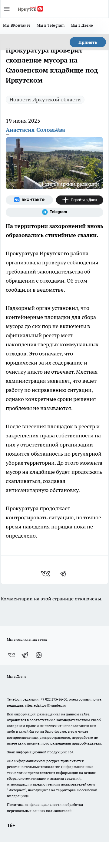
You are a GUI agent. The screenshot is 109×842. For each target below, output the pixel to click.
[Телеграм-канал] (54, 212)
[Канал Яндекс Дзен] (79, 200)
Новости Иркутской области (45, 99)
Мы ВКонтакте (17, 25)
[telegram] (65, 573)
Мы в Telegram (51, 25)
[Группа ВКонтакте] (29, 200)
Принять (87, 42)
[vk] (46, 573)
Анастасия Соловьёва (35, 129)
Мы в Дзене (82, 25)
